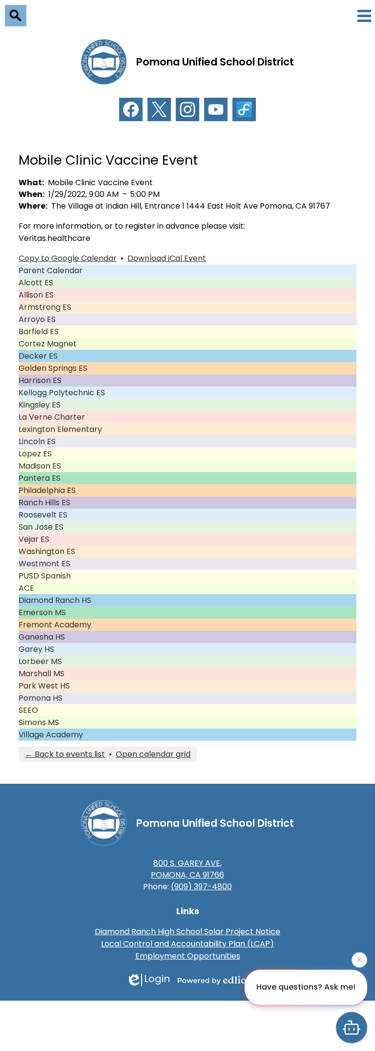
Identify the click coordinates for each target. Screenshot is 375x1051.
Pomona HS (40, 698)
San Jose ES (41, 527)
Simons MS (39, 722)
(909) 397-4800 (201, 886)
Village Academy (51, 734)
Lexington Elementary (60, 429)
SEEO (28, 710)
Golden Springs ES (53, 368)
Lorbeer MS (40, 661)
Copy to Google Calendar (68, 258)
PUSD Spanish (45, 575)
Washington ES (47, 551)
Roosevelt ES (43, 514)
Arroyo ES (37, 319)
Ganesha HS (42, 637)
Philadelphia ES (47, 490)
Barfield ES (39, 331)
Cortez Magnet (48, 343)
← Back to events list (65, 754)
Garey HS (36, 649)
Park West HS (44, 685)
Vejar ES (34, 539)
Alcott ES (36, 282)
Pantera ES (40, 478)
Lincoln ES (37, 441)
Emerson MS (42, 612)
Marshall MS (41, 673)
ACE (26, 588)
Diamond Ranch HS (55, 600)
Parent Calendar (51, 270)
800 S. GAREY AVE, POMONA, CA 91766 (187, 869)
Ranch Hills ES (44, 502)
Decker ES (38, 356)
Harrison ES (40, 380)
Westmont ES (44, 563)
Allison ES (36, 294)
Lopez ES (35, 453)
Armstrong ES (45, 307)
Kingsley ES (40, 404)
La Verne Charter (52, 417)
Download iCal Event (166, 258)
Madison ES (40, 466)
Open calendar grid (153, 754)
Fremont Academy (55, 624)
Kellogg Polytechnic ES (62, 392)
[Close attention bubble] (359, 959)
